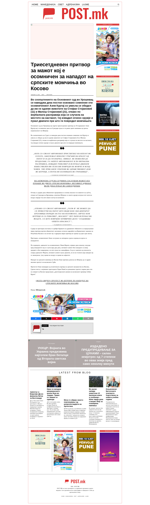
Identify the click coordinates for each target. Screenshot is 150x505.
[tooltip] (36, 318)
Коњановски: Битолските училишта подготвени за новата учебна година (112, 394)
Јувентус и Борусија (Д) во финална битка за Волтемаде (36, 395)
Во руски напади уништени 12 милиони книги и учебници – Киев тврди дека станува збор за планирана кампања (96, 397)
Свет (42, 94)
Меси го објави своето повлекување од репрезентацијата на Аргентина (73, 403)
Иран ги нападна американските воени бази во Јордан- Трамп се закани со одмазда (54, 394)
